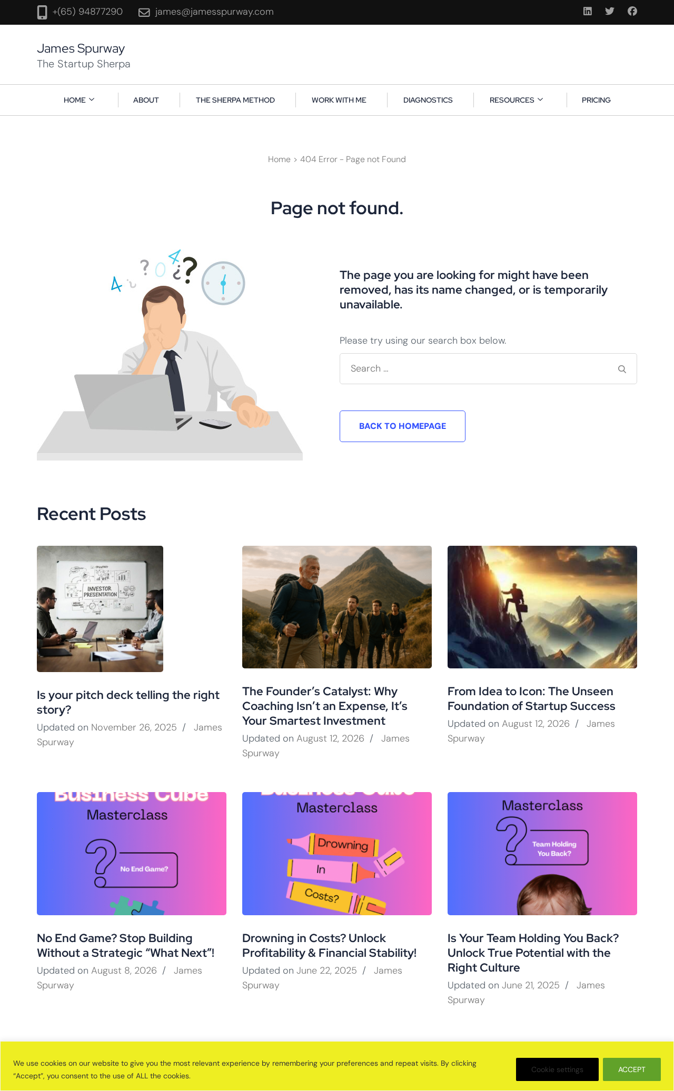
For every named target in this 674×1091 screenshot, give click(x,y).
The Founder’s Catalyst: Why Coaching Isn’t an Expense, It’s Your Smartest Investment (325, 706)
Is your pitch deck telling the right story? (128, 702)
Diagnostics (428, 100)
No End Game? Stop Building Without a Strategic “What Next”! (125, 945)
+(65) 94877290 (88, 11)
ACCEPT (632, 1069)
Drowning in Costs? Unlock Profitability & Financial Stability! (329, 945)
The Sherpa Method (235, 100)
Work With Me (339, 100)
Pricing (596, 100)
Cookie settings (557, 1069)
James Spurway (81, 48)
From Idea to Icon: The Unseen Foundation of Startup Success (532, 699)
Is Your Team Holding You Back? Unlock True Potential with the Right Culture (533, 952)
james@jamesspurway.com (214, 11)
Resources (512, 100)
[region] (337, 1066)
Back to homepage (402, 426)
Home (75, 100)
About (146, 100)
